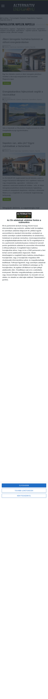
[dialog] (24, 454)
